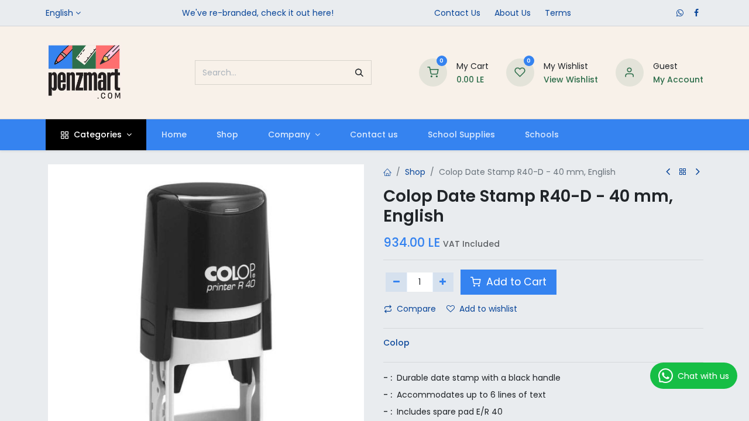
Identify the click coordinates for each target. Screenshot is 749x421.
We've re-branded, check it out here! (258, 13)
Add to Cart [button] (515, 282)
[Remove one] (396, 281)
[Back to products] (683, 172)
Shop (415, 172)
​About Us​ (512, 13)
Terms (558, 13)
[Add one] (443, 281)
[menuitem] (173, 134)
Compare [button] (416, 309)
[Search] (359, 72)
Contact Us (457, 13)
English (59, 13)
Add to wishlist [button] (488, 309)
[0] (433, 72)
